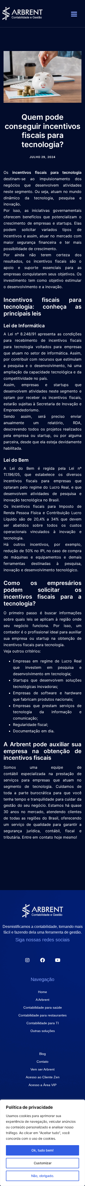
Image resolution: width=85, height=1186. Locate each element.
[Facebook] (42, 960)
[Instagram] (27, 960)
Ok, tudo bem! (42, 1150)
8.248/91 (28, 334)
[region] (42, 1143)
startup (42, 638)
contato (46, 837)
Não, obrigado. (42, 1176)
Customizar (42, 1163)
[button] (74, 14)
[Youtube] (57, 960)
